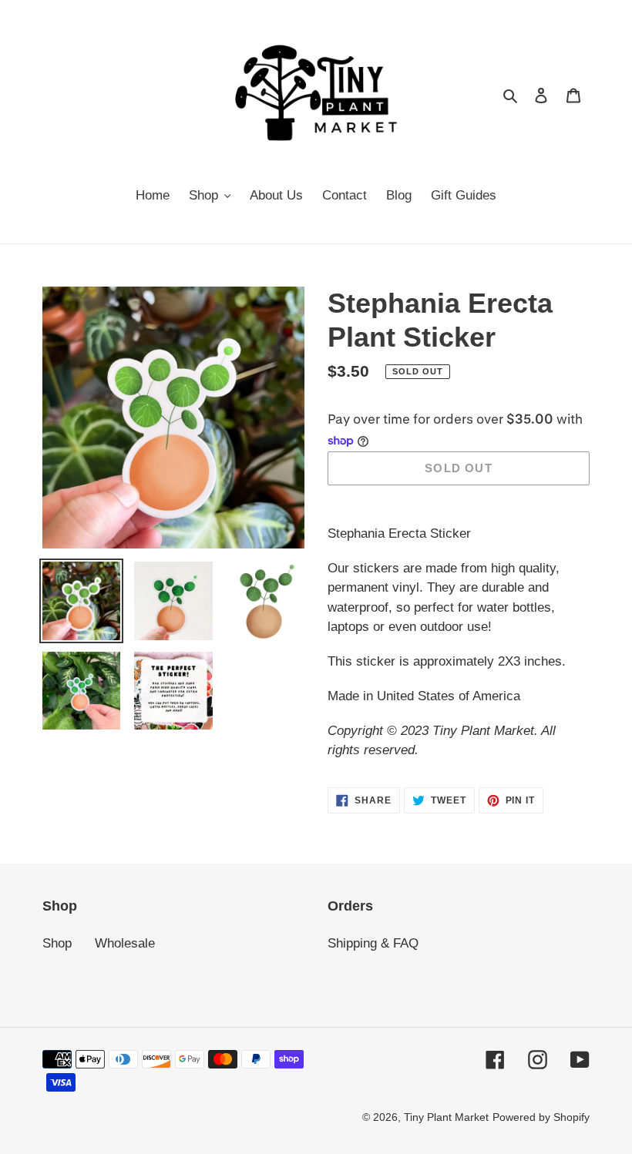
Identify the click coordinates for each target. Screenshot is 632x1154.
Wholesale (125, 943)
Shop (57, 943)
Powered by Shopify (541, 1117)
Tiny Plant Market (446, 1117)
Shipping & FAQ (373, 943)
